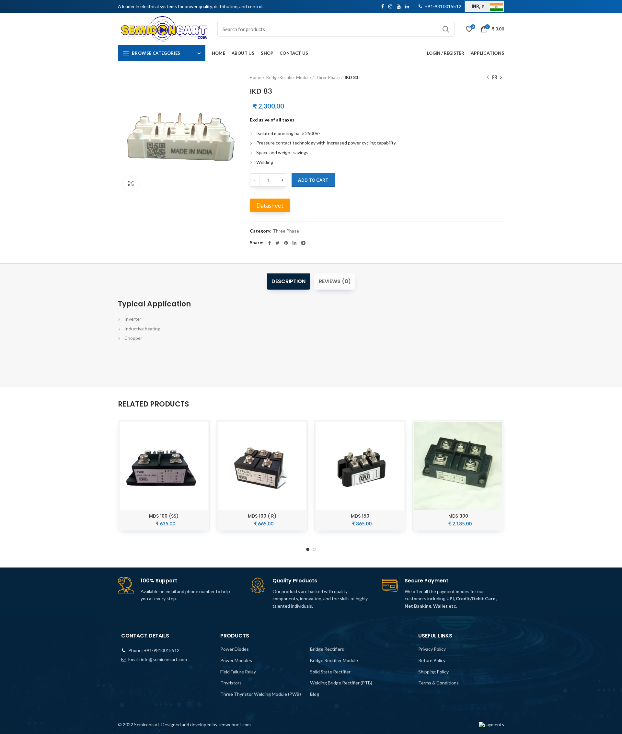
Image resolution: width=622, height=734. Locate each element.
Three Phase (328, 77)
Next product (501, 77)
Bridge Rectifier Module (288, 77)
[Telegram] (303, 243)
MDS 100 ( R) (262, 516)
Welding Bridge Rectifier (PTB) (341, 682)
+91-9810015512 (161, 650)
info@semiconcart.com (164, 659)
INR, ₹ (478, 6)
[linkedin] (407, 6)
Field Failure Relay (238, 671)
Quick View (203, 432)
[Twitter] (277, 243)
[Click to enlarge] (131, 183)
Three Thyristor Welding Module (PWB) (260, 694)
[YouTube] (399, 6)
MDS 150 (360, 516)
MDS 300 (458, 516)
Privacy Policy (432, 649)
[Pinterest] (286, 243)
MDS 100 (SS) (164, 516)
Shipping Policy (433, 671)
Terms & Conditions (438, 682)
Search (446, 29)
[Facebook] (382, 6)
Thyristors (231, 682)
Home (255, 77)
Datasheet (269, 205)
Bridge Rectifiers (327, 649)
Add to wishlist (203, 447)
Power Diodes (234, 649)
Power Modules (236, 660)
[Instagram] (390, 6)
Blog (314, 694)
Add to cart (313, 180)
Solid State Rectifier (330, 671)
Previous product (488, 77)
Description (288, 281)
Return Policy (431, 660)
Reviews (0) (335, 281)
